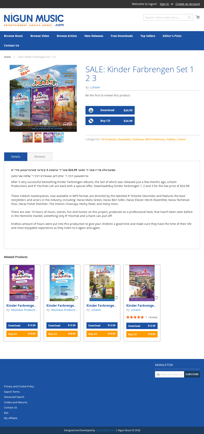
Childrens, (138, 139)
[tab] (15, 156)
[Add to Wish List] (36, 298)
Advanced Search (14, 397)
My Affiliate (10, 418)
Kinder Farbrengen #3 (63, 305)
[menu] (102, 40)
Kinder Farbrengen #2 (23, 305)
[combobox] (168, 17)
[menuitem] (13, 36)
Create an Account (188, 4)
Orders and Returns (15, 402)
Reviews (39, 156)
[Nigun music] (34, 19)
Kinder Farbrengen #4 (103, 305)
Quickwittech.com (105, 430)
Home (7, 56)
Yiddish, (171, 139)
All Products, (109, 139)
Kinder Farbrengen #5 (143, 305)
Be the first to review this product (107, 95)
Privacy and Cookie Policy (19, 386)
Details (15, 156)
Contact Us (10, 407)
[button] (38, 137)
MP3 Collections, (155, 139)
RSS (6, 413)
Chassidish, (124, 139)
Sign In (164, 4)
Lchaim (181, 139)
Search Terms (12, 391)
